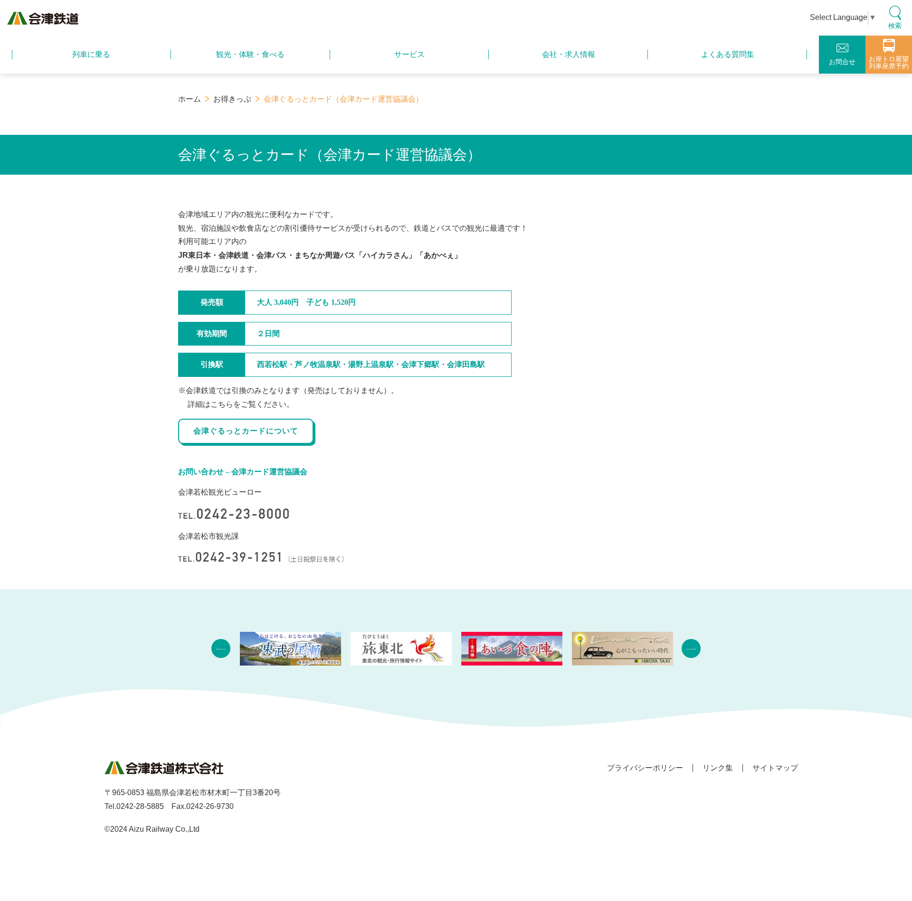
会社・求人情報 (568, 54)
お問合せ (842, 62)
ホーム (189, 99)
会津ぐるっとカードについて (245, 431)
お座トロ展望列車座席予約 (889, 62)
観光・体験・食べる (250, 54)
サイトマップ (775, 768)
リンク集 (718, 768)
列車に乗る (91, 54)
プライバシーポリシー (645, 768)
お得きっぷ (232, 99)
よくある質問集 (727, 54)
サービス (409, 54)
